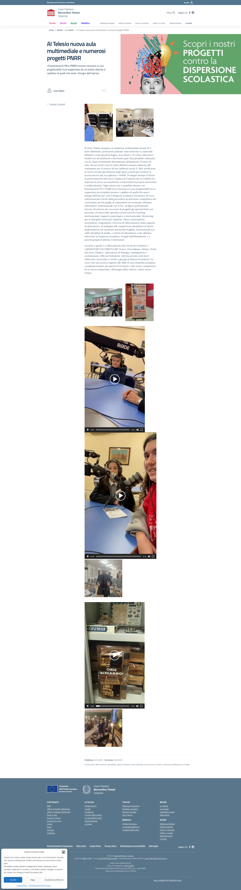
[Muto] (137, 430)
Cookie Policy (22, 885)
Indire (49, 827)
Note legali (153, 845)
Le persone (89, 811)
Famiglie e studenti (130, 808)
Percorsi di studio (129, 811)
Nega (33, 879)
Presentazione (91, 805)
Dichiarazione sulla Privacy (40, 885)
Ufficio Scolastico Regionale (58, 808)
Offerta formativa (129, 823)
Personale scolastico (130, 805)
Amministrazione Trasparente (60, 845)
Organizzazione (91, 821)
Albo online (164, 814)
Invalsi (49, 824)
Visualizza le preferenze (54, 879)
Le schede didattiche (130, 826)
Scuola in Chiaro (53, 817)
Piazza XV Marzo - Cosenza (124, 855)
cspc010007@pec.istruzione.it (155, 858)
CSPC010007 (129, 865)
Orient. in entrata (142, 23)
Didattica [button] (85, 23)
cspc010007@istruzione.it (108, 858)
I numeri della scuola (93, 814)
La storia (88, 824)
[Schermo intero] (141, 430)
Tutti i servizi (127, 814)
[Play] (88, 430)
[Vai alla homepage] (51, 12)
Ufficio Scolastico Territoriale (58, 811)
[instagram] (193, 13)
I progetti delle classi (130, 829)
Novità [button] (74, 23)
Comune (50, 830)
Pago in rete (52, 814)
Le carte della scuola (93, 817)
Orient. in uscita (159, 23)
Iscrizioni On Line (54, 821)
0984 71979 (87, 858)
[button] (63, 852)
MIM (49, 805)
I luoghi (88, 808)
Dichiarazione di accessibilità (132, 845)
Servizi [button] (63, 23)
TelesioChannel (175, 23)
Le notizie (164, 805)
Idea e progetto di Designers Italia (168, 880)
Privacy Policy (110, 845)
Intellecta (51, 833)
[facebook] (190, 13)
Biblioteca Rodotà (107, 23)
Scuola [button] (52, 23)
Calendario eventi (167, 811)
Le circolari (164, 808)
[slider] (112, 429)
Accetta (13, 879)
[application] (115, 379)
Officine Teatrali (125, 23)
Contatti (189, 23)
